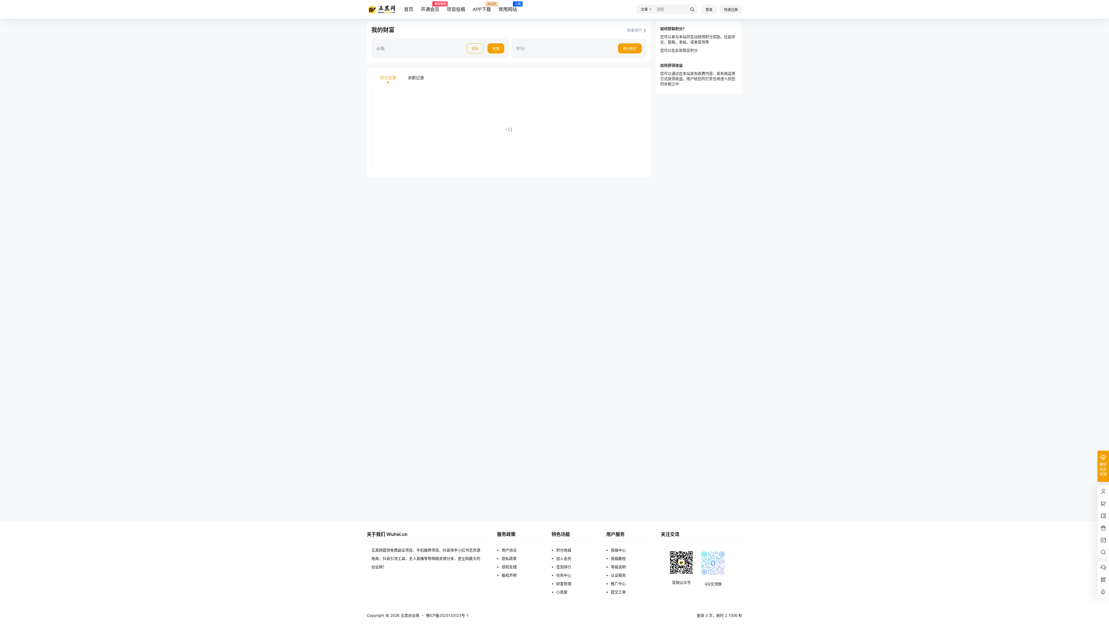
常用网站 (507, 7)
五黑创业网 (409, 615)
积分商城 (563, 550)
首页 (408, 9)
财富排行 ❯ (636, 30)
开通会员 (430, 7)
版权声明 (509, 575)
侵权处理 (509, 566)
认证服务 (618, 575)
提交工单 (618, 592)
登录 (709, 10)
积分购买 (630, 49)
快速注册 (731, 10)
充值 (495, 49)
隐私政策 (509, 558)
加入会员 (563, 558)
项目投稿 (456, 9)
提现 (475, 49)
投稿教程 (618, 558)
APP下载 (482, 7)
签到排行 (563, 566)
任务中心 (563, 575)
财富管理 (563, 583)
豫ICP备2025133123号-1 (447, 615)
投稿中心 (618, 550)
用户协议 (509, 550)
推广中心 (618, 583)
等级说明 (618, 566)
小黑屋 (561, 592)
